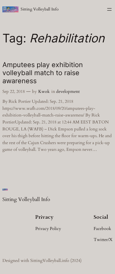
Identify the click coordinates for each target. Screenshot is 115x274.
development (68, 91)
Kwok (44, 91)
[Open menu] (109, 9)
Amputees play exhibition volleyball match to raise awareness (42, 73)
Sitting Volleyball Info (40, 9)
